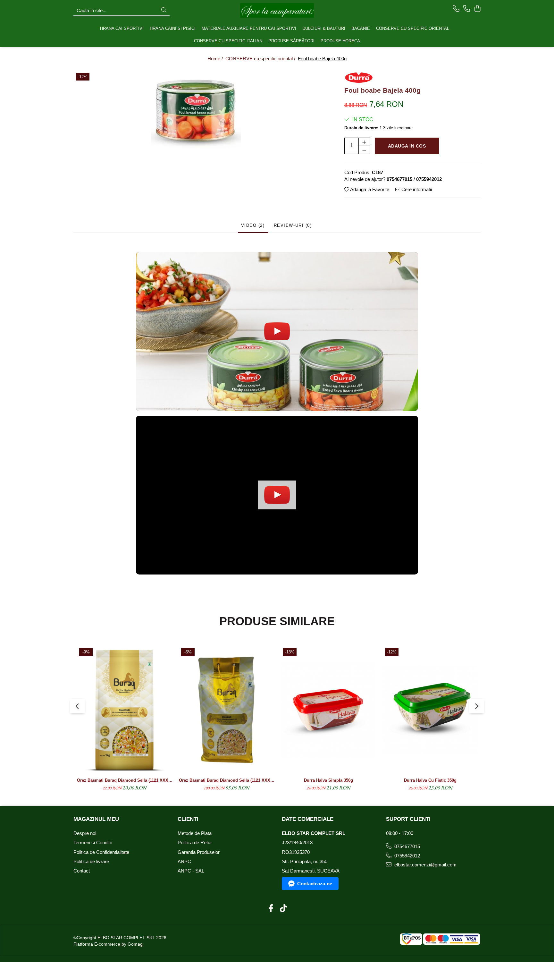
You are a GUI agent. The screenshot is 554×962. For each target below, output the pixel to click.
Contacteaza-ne (314, 883)
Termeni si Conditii (92, 842)
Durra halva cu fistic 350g (430, 780)
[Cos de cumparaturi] (477, 9)
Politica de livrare (91, 861)
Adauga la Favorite (369, 189)
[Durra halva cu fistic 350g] (430, 709)
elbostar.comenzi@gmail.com (425, 864)
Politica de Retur (195, 842)
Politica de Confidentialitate (101, 852)
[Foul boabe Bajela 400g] (196, 111)
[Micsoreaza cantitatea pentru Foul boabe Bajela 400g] (364, 150)
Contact (81, 870)
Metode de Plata (195, 833)
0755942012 (406, 855)
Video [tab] (253, 225)
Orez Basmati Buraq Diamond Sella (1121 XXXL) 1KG (124, 780)
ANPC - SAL (191, 870)
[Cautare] (164, 10)
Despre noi (84, 833)
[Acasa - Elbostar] (277, 10)
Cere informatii (416, 189)
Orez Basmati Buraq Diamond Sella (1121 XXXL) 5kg (226, 780)
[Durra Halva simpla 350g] (328, 709)
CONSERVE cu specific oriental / (261, 58)
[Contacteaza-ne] (456, 9)
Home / (215, 58)
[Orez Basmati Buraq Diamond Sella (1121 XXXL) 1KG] (124, 709)
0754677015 (406, 846)
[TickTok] (283, 909)
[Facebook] (270, 909)
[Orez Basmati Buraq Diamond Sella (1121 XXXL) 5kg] (226, 709)
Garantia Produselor (199, 852)
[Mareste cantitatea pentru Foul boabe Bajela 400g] (364, 142)
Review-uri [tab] (293, 225)
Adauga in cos (407, 146)
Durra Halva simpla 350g (328, 780)
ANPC (184, 861)
